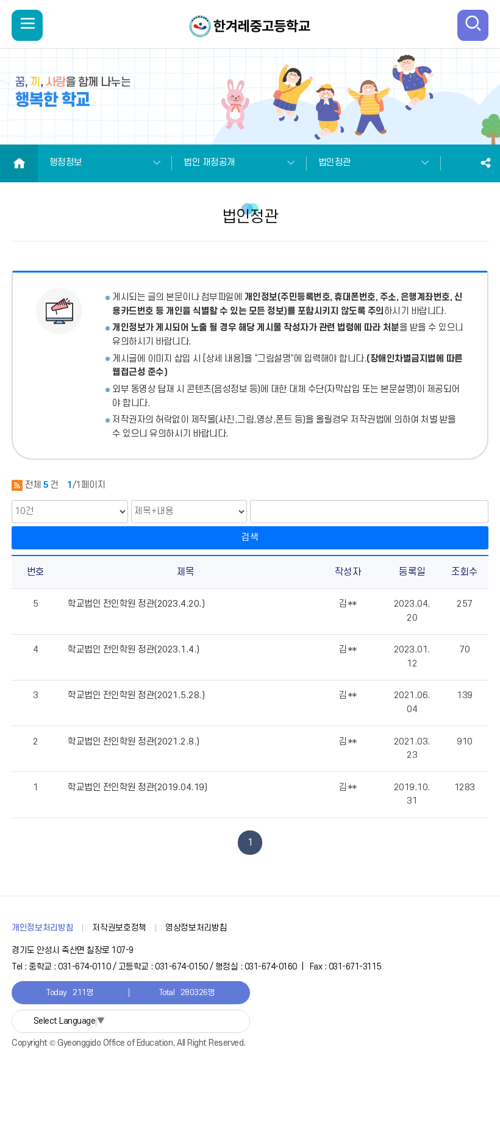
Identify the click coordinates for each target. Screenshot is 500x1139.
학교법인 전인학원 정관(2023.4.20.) (136, 604)
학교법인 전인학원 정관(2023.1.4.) (133, 649)
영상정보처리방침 (196, 927)
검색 (250, 537)
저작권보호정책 (119, 927)
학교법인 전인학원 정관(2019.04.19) (137, 787)
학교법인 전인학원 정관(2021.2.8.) (133, 742)
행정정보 (65, 162)
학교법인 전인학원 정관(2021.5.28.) (136, 695)
